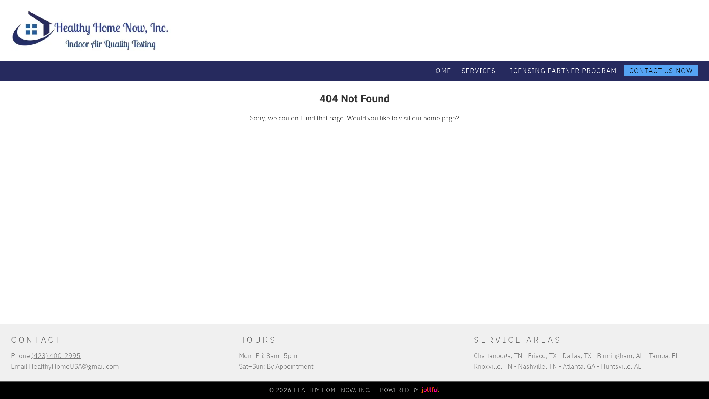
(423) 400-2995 (56, 355)
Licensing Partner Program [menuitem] (561, 70)
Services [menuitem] (479, 70)
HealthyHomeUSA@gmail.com (74, 366)
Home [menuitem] (440, 70)
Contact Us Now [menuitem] (661, 70)
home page (439, 117)
